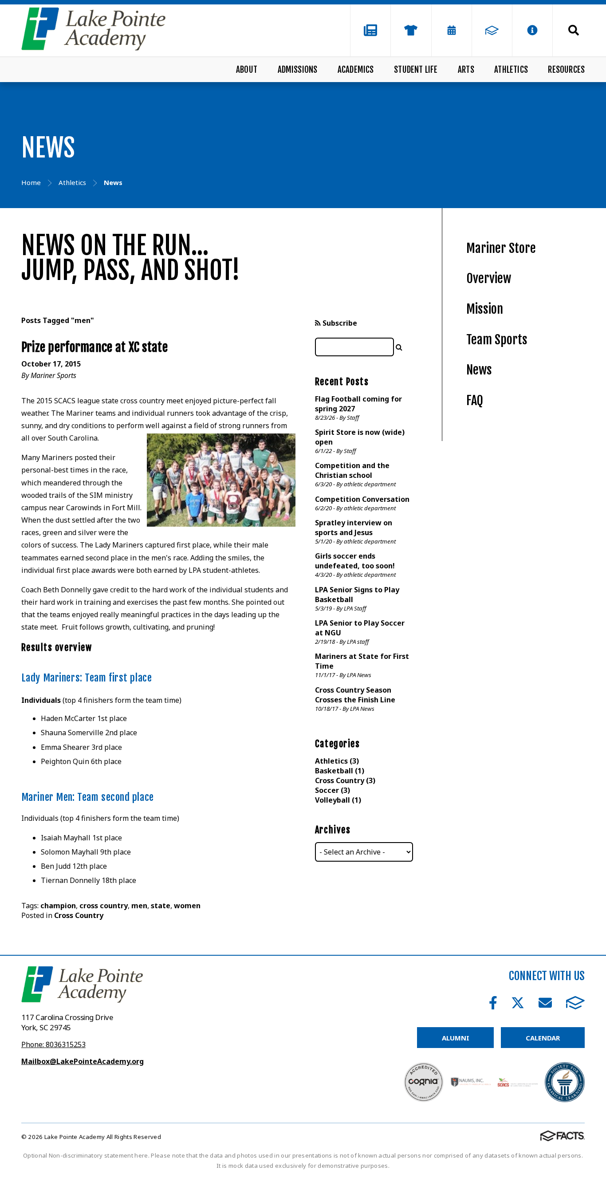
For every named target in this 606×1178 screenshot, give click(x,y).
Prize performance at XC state (94, 347)
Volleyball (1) (338, 800)
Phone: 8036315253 (53, 1044)
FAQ (474, 400)
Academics (356, 69)
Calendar (543, 1037)
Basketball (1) (339, 771)
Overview (488, 278)
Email (545, 1003)
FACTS (575, 1003)
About (246, 69)
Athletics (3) (337, 761)
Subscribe (339, 323)
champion (58, 905)
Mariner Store (501, 248)
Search (569, 30)
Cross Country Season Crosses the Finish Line (355, 695)
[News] (370, 30)
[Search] (399, 347)
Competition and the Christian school (352, 470)
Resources (566, 69)
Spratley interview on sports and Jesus (353, 527)
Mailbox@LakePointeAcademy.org (82, 1061)
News (479, 370)
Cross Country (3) (345, 780)
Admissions (298, 69)
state (160, 905)
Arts (466, 69)
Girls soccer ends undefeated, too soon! (355, 561)
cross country (103, 905)
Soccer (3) (332, 790)
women (187, 905)
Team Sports (496, 339)
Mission (484, 309)
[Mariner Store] (411, 30)
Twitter (518, 1003)
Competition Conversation (362, 499)
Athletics (511, 69)
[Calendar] (452, 30)
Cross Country (78, 915)
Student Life (415, 69)
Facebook (493, 1003)
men (139, 905)
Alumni (455, 1037)
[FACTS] (492, 30)
